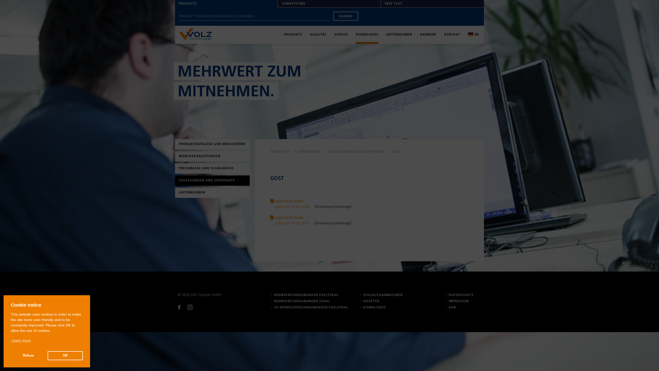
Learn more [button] (21, 340)
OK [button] (65, 355)
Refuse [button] (28, 355)
